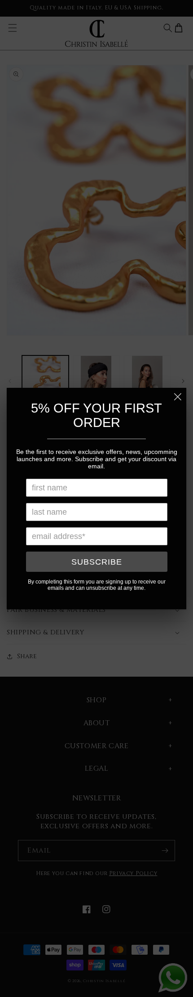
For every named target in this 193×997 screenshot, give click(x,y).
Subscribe (96, 561)
